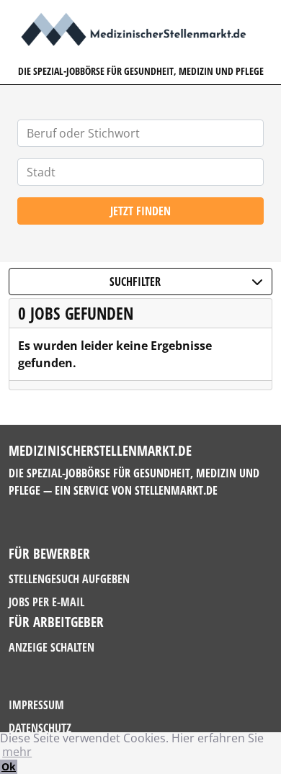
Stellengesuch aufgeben (69, 579)
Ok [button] (8, 766)
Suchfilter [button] (135, 281)
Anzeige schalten (51, 647)
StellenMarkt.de (176, 490)
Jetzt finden (140, 211)
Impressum (36, 705)
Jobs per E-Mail (46, 602)
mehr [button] (17, 752)
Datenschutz (40, 728)
